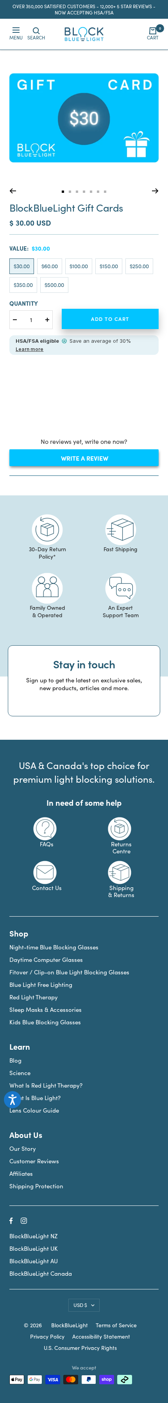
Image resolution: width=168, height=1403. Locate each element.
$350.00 (23, 284)
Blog (15, 1060)
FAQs (47, 844)
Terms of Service (116, 1325)
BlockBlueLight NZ (33, 1236)
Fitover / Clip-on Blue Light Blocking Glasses (69, 972)
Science (19, 1073)
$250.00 (139, 266)
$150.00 (109, 266)
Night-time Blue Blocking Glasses (53, 947)
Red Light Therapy (33, 997)
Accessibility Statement (101, 1337)
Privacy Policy (47, 1337)
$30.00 (22, 266)
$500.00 (54, 284)
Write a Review (98, 459)
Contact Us (47, 888)
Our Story (22, 1148)
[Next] (155, 191)
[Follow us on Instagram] (24, 1221)
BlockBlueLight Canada (40, 1273)
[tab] (63, 192)
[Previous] (12, 191)
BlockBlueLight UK (33, 1248)
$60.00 (49, 266)
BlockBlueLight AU (33, 1261)
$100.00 (79, 266)
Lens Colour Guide (34, 1110)
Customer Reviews (34, 1161)
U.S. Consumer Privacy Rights (80, 1348)
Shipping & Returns (121, 891)
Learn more (29, 349)
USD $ (80, 1305)
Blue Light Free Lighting (40, 984)
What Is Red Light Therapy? (45, 1085)
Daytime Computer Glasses (46, 959)
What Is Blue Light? (35, 1098)
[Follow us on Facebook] (11, 1221)
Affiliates (21, 1173)
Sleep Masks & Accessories (45, 1009)
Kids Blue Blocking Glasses (45, 1022)
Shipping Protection (36, 1186)
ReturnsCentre (121, 847)
